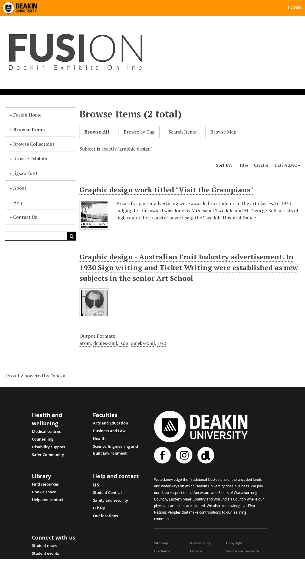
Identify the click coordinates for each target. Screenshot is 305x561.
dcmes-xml (105, 343)
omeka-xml (143, 343)
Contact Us (25, 217)
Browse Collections (34, 144)
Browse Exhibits (30, 158)
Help (18, 202)
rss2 (161, 343)
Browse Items (29, 129)
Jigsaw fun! (25, 173)
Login (294, 7)
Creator (261, 165)
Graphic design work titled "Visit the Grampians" (166, 189)
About (20, 188)
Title (243, 165)
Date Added (286, 165)
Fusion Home (27, 114)
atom (85, 343)
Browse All (96, 132)
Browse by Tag (139, 132)
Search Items (182, 132)
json (123, 343)
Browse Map (223, 132)
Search (71, 236)
